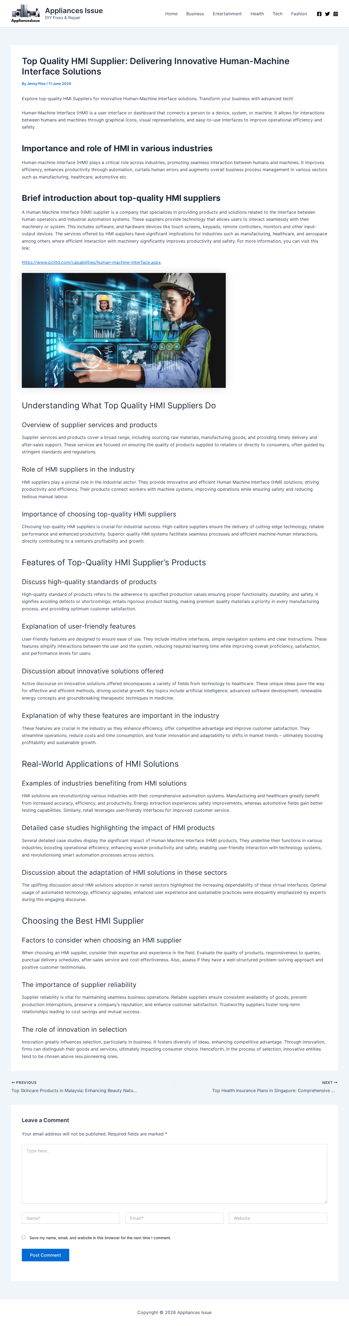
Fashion (299, 13)
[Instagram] (335, 13)
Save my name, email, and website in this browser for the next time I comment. (100, 1237)
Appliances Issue (74, 10)
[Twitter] (327, 13)
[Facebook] (319, 13)
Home (171, 13)
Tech (277, 13)
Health (257, 13)
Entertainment (227, 13)
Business (195, 13)
